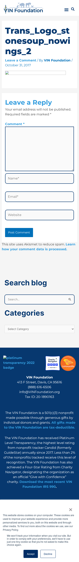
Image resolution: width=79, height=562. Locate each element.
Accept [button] (30, 554)
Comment (15, 124)
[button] (66, 9)
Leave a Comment (20, 60)
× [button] (70, 508)
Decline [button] (48, 554)
